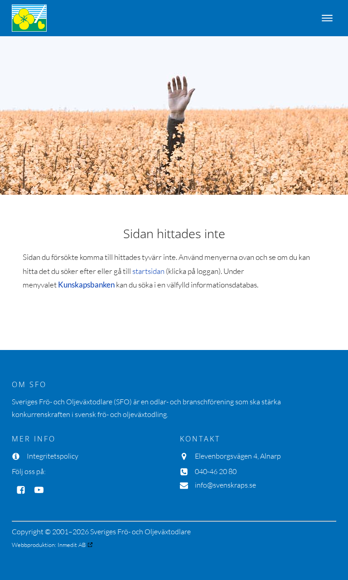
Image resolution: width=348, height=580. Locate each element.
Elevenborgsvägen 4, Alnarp (238, 455)
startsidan (148, 271)
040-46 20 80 (216, 471)
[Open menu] (327, 18)
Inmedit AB (72, 544)
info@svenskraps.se (225, 484)
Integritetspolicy (52, 455)
